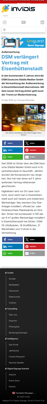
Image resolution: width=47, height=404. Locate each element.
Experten (13, 321)
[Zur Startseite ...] (19, 8)
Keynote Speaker (16, 362)
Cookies (12, 303)
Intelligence (12, 338)
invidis (10, 273)
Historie (12, 374)
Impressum (14, 291)
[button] (12, 143)
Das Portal (13, 344)
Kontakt (12, 279)
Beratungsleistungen (18, 332)
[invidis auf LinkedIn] (42, 22)
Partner (12, 386)
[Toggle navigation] (23, 29)
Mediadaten (14, 285)
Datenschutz (14, 297)
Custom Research (17, 356)
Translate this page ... (25, 393)
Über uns (13, 315)
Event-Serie (14, 380)
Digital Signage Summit (18, 368)
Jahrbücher (14, 350)
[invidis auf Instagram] (5, 22)
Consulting (12, 309)
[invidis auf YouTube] (24, 22)
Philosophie (14, 326)
